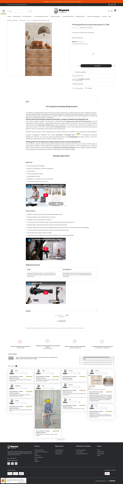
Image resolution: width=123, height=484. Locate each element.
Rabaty (35, 453)
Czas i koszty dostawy (81, 450)
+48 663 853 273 (12, 4)
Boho (29, 20)
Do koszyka (97, 66)
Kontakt (98, 455)
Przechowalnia (58, 453)
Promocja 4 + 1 (37, 455)
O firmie (98, 450)
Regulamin (36, 461)
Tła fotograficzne (22, 20)
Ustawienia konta (59, 451)
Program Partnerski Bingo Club (41, 451)
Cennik (35, 459)
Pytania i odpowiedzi (38, 450)
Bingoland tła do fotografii (12, 20)
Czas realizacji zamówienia (82, 453)
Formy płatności (79, 451)
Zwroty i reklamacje (38, 457)
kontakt (78, 1)
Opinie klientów (100, 453)
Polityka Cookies (100, 451)
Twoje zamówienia (59, 450)
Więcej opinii (61, 439)
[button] (30, 11)
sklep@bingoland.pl (23, 4)
